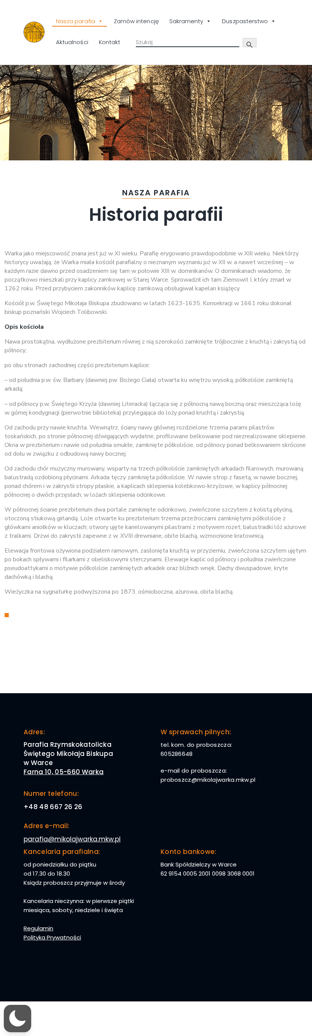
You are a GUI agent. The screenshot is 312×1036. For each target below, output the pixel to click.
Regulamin (38, 928)
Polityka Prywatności (52, 937)
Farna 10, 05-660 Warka (63, 771)
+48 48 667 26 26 (53, 806)
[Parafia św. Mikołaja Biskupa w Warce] (34, 32)
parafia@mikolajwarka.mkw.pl (72, 839)
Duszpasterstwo (245, 21)
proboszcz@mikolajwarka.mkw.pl (208, 780)
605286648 (177, 754)
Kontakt (109, 42)
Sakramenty (186, 21)
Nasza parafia (75, 21)
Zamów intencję (136, 21)
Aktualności (72, 42)
